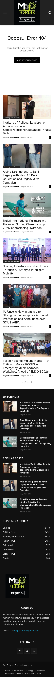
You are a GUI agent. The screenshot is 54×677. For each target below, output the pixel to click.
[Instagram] (27, 651)
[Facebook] (20, 651)
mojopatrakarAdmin (11, 137)
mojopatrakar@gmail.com (26, 630)
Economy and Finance (11, 118)
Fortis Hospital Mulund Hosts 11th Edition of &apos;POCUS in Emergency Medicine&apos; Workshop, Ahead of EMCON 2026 (26, 366)
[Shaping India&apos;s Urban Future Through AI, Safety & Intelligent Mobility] (27, 250)
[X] (34, 651)
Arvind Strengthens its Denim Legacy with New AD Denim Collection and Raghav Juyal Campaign (22, 177)
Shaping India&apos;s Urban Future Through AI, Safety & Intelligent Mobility (26, 269)
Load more (26, 382)
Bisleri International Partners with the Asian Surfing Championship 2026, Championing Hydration (25, 224)
